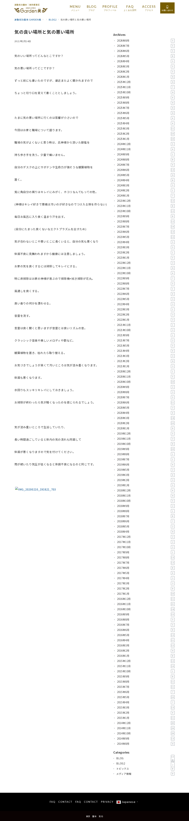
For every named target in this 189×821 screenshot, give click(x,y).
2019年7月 (145, 459)
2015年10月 (145, 671)
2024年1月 (145, 195)
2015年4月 (145, 702)
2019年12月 (145, 433)
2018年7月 (145, 516)
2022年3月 (145, 309)
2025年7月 (145, 108)
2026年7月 (145, 45)
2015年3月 (145, 707)
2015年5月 (145, 697)
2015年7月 (145, 687)
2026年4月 (145, 61)
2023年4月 (145, 242)
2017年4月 (145, 578)
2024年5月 (145, 175)
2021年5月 (145, 345)
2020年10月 (145, 382)
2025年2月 (145, 133)
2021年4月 (145, 350)
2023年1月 (145, 257)
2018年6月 (145, 521)
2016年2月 (145, 650)
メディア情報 (144, 774)
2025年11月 (145, 87)
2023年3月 (145, 247)
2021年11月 (145, 325)
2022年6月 (145, 294)
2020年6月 (145, 402)
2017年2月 (145, 588)
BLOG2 (145, 763)
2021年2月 (145, 361)
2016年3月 (145, 645)
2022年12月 (145, 263)
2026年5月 (145, 56)
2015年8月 (145, 681)
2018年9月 (145, 506)
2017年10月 (145, 547)
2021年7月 (145, 340)
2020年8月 (145, 392)
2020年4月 (145, 413)
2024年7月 (145, 164)
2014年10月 (145, 733)
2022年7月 (145, 288)
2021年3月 (145, 356)
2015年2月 (145, 712)
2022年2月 (145, 314)
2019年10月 (145, 444)
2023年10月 (145, 211)
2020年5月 (145, 407)
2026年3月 (145, 66)
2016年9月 (145, 614)
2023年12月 (145, 200)
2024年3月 (145, 185)
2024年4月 (145, 180)
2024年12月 (145, 144)
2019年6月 (145, 464)
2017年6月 (145, 568)
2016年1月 (145, 656)
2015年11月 (145, 666)
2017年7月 (145, 562)
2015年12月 (145, 661)
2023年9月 (145, 216)
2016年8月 (145, 619)
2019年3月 (145, 475)
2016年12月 (145, 599)
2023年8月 (145, 221)
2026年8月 (145, 40)
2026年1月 (145, 77)
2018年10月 (145, 501)
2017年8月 (145, 557)
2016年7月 (145, 624)
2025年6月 (145, 113)
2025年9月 (145, 97)
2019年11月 (145, 438)
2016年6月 (145, 630)
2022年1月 (145, 319)
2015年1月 (145, 718)
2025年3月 (145, 128)
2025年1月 (145, 139)
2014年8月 (145, 743)
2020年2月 (145, 423)
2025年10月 (145, 92)
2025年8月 (145, 102)
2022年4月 (145, 304)
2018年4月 (145, 531)
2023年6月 (145, 232)
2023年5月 (145, 237)
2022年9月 (145, 278)
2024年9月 (145, 154)
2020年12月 (145, 371)
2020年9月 (145, 387)
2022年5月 (145, 299)
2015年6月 (145, 692)
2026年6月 (145, 51)
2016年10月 (145, 609)
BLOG (145, 758)
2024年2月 (145, 190)
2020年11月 (145, 376)
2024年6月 (145, 170)
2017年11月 (145, 542)
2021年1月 (145, 366)
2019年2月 (145, 480)
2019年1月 (145, 485)
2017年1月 (145, 593)
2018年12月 (145, 490)
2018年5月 (145, 526)
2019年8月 (145, 454)
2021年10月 (145, 330)
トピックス (144, 768)
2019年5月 (145, 469)
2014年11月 (145, 728)
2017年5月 (145, 573)
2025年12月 (145, 82)
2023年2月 (145, 252)
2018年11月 (145, 495)
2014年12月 (145, 723)
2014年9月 (145, 738)
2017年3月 (145, 583)
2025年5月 (145, 118)
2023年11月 (145, 206)
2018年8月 (145, 511)
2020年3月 (145, 418)
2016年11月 (145, 604)
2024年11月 (145, 149)
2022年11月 (145, 268)
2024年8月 (145, 159)
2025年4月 (145, 123)
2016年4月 (145, 640)
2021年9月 (145, 335)
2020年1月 (145, 428)
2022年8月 (145, 283)
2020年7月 (145, 397)
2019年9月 (145, 449)
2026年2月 (145, 71)
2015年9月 (145, 676)
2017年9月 (145, 552)
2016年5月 (145, 635)
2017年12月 (145, 537)
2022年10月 (145, 273)
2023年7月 (145, 226)
